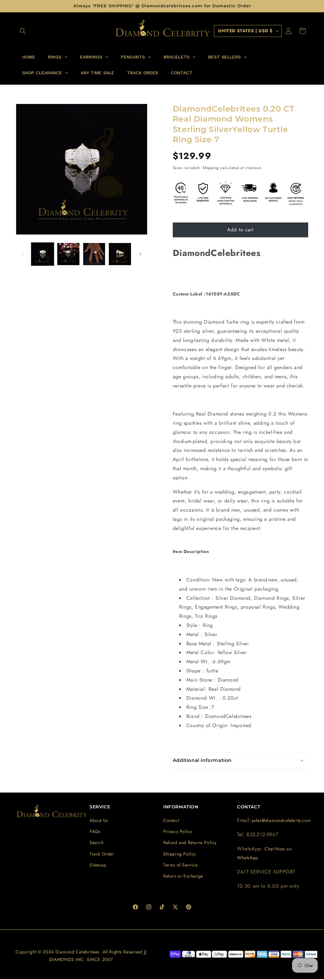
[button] (23, 31)
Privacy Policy (177, 831)
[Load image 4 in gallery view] (120, 254)
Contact (171, 820)
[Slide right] (140, 254)
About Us (99, 820)
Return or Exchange (183, 876)
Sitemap (98, 865)
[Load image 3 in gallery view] (94, 254)
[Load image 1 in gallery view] (42, 254)
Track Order (102, 854)
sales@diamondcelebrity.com (281, 820)
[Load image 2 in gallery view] (68, 254)
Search (97, 842)
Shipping (210, 168)
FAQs (95, 831)
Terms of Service (180, 865)
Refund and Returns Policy (190, 842)
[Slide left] (23, 254)
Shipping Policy (179, 854)
